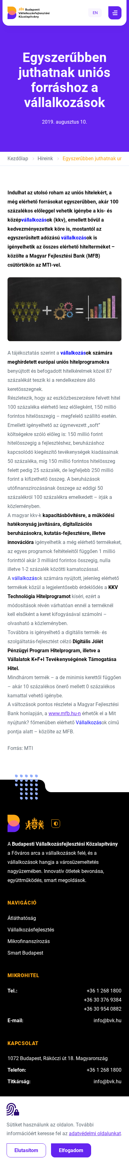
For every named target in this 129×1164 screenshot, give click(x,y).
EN (95, 12)
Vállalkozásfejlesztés (31, 930)
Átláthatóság (22, 918)
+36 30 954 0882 (102, 1009)
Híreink (45, 159)
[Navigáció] (114, 12)
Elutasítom (26, 1150)
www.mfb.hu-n (65, 713)
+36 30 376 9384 (102, 1000)
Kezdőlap (18, 159)
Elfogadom (71, 1150)
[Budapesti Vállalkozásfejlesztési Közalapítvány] (28, 13)
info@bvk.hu (107, 1020)
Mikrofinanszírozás (29, 941)
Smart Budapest (25, 953)
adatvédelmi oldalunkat (95, 1133)
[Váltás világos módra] (55, 823)
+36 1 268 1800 (104, 991)
